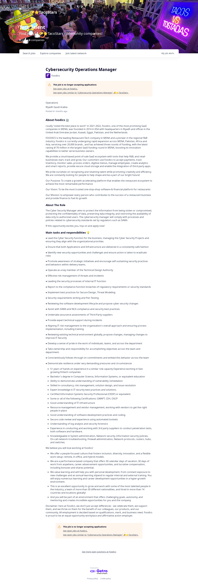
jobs (29, 53)
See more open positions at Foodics (99, 551)
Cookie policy (105, 578)
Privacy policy (92, 578)
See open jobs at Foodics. (65, 88)
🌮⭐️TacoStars (43, 12)
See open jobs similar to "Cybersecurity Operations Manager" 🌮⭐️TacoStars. (91, 92)
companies (50, 53)
